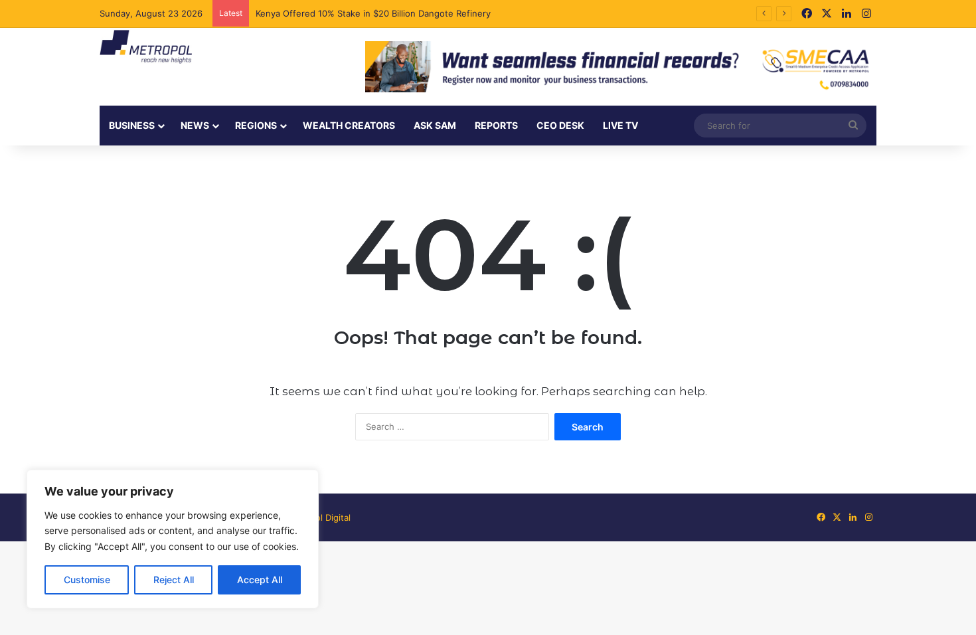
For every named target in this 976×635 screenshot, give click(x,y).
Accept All (259, 579)
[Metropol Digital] (146, 47)
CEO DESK (560, 125)
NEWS (195, 125)
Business (132, 125)
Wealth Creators (349, 125)
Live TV (620, 125)
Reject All (173, 579)
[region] (173, 539)
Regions (256, 125)
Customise (87, 579)
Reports (496, 125)
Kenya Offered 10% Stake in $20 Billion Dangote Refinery (374, 13)
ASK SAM (435, 125)
